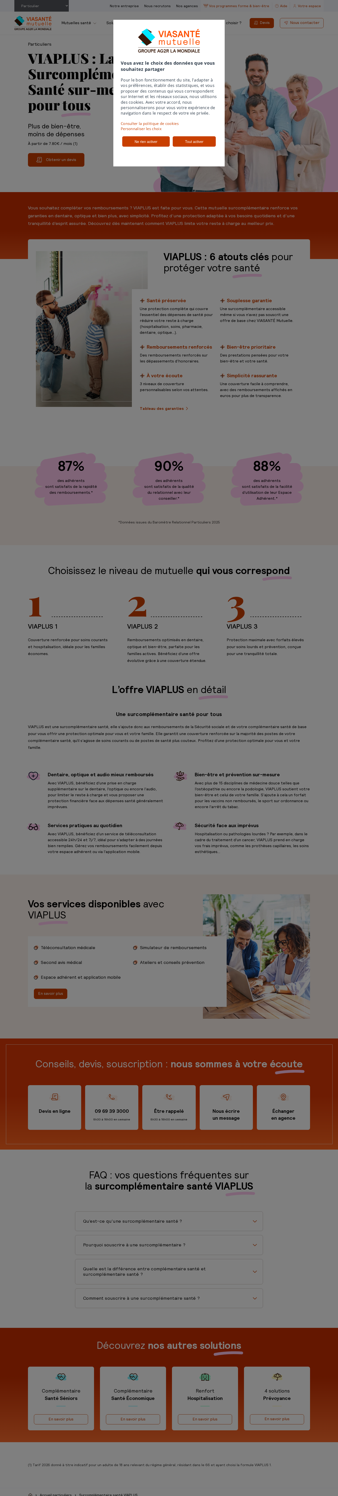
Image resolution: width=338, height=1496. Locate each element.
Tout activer (194, 141)
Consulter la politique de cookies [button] (150, 123)
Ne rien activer (146, 141)
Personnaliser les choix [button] (141, 128)
